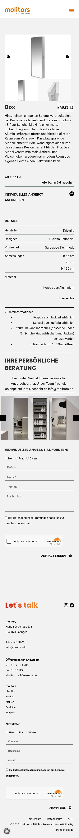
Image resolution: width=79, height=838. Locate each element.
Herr (11, 458)
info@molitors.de (16, 647)
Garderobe (52, 247)
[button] (72, 10)
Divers (34, 458)
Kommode (67, 247)
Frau (21, 458)
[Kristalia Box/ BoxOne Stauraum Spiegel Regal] (38, 57)
